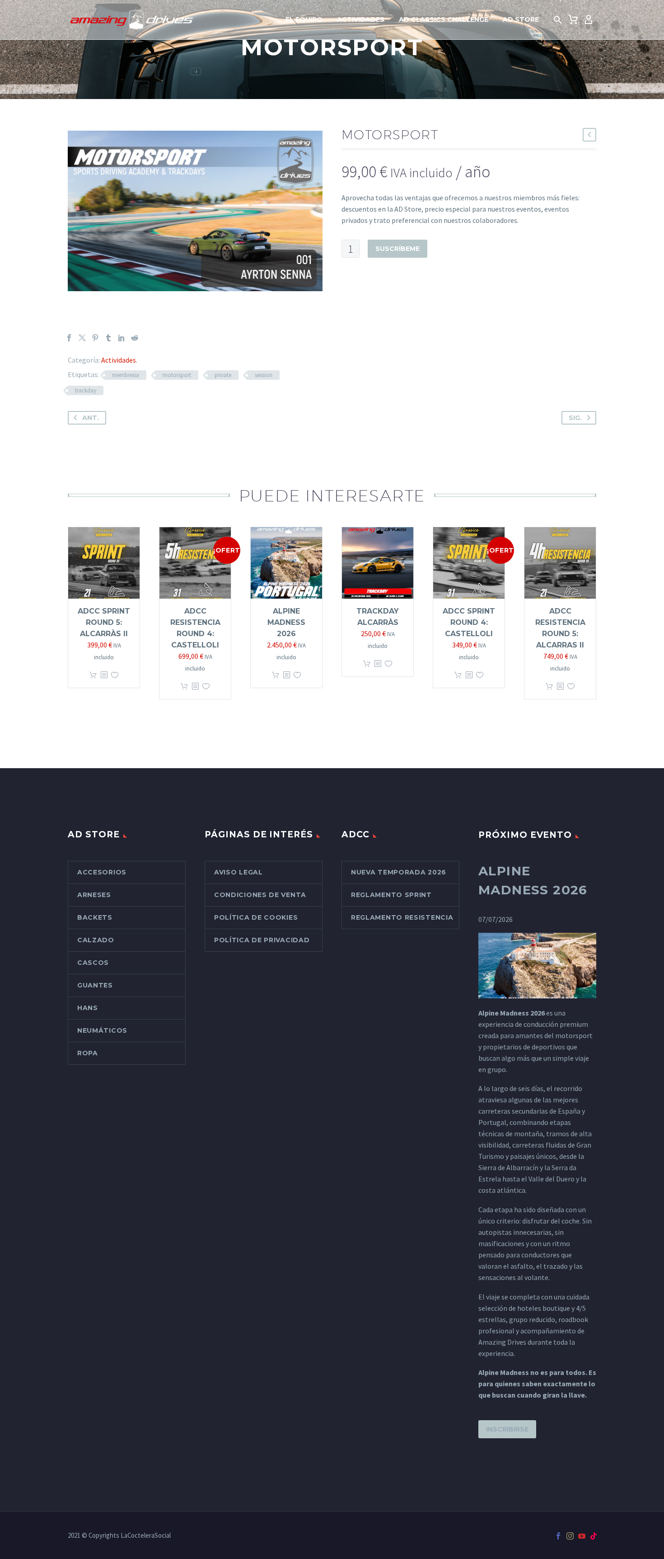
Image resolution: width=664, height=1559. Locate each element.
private (223, 375)
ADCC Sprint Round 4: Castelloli (469, 622)
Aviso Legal (238, 872)
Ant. (90, 418)
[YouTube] (581, 1536)
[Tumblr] (108, 337)
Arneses (94, 895)
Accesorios (101, 872)
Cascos (93, 963)
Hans (87, 1008)
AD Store (521, 19)
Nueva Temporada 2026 (398, 872)
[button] (557, 19)
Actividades (360, 19)
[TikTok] (593, 1536)
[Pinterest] (95, 337)
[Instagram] (570, 1536)
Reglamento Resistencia (402, 917)
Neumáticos (102, 1030)
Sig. (575, 418)
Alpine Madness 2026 (286, 622)
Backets (94, 917)
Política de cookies (256, 917)
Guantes (95, 985)
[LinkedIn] (121, 337)
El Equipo (304, 19)
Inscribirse (507, 1429)
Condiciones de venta (260, 895)
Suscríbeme (397, 249)
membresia (125, 375)
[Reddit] (134, 337)
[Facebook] (69, 337)
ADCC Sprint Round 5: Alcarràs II (104, 622)
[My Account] (588, 19)
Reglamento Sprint (391, 895)
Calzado (95, 940)
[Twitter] (82, 337)
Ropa (87, 1053)
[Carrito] (573, 19)
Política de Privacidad (261, 940)
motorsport (177, 375)
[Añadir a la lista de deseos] (114, 675)
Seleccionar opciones (93, 675)
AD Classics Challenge (443, 19)
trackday (85, 390)
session (263, 375)
